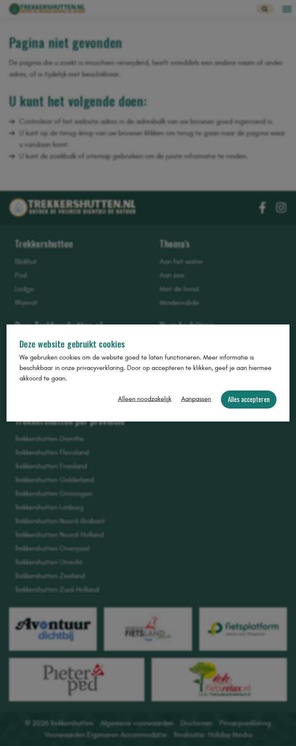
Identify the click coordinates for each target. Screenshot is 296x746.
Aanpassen (196, 399)
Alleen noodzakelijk (144, 399)
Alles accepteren (249, 399)
